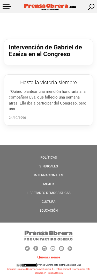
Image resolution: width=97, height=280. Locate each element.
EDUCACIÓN (49, 210)
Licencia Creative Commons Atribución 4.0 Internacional (39, 269)
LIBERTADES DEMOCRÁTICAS (49, 193)
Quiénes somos (48, 257)
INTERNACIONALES (48, 175)
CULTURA (48, 202)
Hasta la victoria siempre (48, 82)
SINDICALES (48, 166)
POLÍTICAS (48, 157)
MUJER (48, 184)
